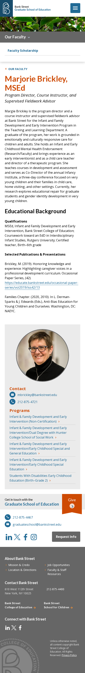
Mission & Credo (19, 565)
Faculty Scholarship (23, 50)
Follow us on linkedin (8, 537)
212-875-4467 (23, 517)
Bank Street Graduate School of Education (32, 8)
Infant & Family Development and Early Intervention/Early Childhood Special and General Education (39, 448)
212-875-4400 (55, 589)
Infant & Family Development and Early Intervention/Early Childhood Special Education (38, 464)
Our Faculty (15, 36)
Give (72, 500)
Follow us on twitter (17, 537)
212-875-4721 (27, 402)
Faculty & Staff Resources (56, 572)
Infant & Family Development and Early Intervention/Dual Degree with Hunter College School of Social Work (38, 432)
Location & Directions (22, 570)
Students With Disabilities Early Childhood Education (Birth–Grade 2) (40, 478)
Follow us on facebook (25, 537)
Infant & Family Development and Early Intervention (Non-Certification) (38, 419)
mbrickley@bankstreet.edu (37, 395)
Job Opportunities (58, 565)
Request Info (66, 537)
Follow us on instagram (33, 537)
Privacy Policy (69, 655)
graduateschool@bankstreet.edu (37, 524)
